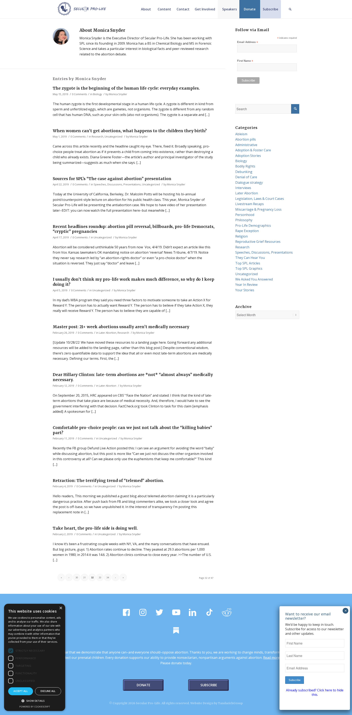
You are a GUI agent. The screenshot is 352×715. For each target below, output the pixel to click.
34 (108, 577)
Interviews (243, 188)
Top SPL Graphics (248, 268)
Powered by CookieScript (34, 706)
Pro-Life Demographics (253, 225)
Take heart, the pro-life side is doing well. (95, 528)
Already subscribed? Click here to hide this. (314, 692)
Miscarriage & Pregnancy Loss (258, 209)
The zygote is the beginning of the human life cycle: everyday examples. (126, 88)
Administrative (246, 145)
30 (77, 577)
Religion (241, 236)
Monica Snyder (118, 94)
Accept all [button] (20, 691)
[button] (34, 701)
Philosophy (243, 220)
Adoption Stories (248, 155)
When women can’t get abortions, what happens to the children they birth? (130, 130)
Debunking (243, 171)
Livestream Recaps (249, 204)
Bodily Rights (245, 166)
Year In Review (246, 284)
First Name (245, 61)
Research (97, 136)
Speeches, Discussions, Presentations (117, 184)
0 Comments (79, 94)
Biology (97, 94)
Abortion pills (245, 139)
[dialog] (34, 657)
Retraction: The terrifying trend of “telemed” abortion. (108, 480)
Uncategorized (113, 136)
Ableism (241, 134)
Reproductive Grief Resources (257, 241)
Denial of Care (246, 177)
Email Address (247, 42)
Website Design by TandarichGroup (216, 703)
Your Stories (244, 290)
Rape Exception (247, 231)
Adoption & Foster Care (253, 150)
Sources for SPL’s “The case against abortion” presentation (112, 178)
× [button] (60, 608)
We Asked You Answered (254, 279)
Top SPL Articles (247, 263)
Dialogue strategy (249, 182)
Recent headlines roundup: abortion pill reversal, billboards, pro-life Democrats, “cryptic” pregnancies (133, 229)
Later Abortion (107, 332)
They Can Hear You (250, 257)
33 (100, 577)
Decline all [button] (48, 691)
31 (84, 577)
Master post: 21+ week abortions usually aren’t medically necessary (121, 326)
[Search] (290, 9)
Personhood (244, 214)
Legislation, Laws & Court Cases (259, 198)
